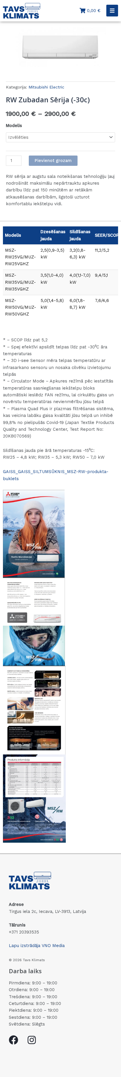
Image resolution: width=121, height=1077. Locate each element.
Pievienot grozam (53, 160)
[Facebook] (13, 1040)
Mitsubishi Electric (46, 87)
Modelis (14, 125)
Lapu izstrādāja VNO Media (37, 945)
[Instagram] (31, 1040)
